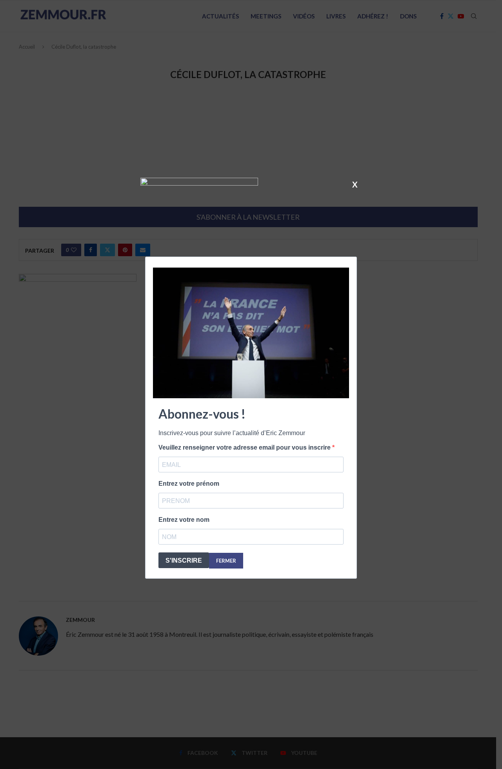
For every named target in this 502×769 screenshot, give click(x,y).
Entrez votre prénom (188, 483)
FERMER (226, 561)
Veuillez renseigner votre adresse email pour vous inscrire (245, 447)
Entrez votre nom (183, 519)
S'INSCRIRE (184, 560)
